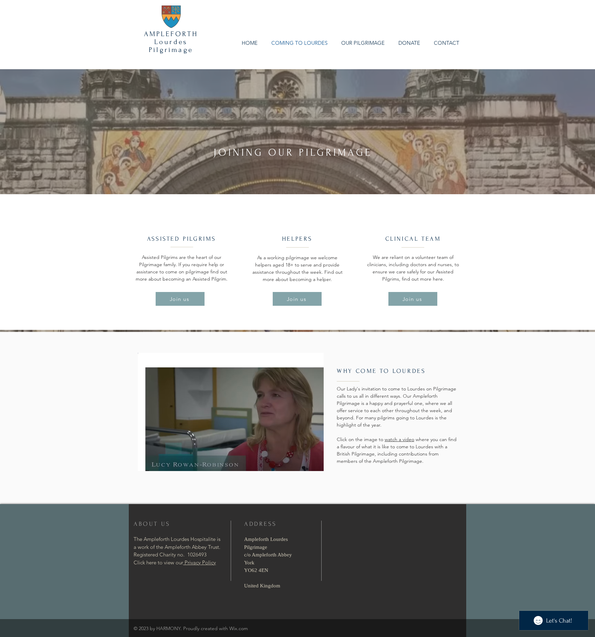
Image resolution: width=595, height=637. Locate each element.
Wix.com (238, 628)
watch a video (399, 439)
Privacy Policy (199, 562)
